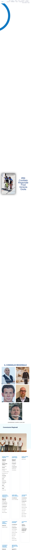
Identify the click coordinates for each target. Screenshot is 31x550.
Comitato (12, 0)
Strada (16, 0)
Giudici (17, 1)
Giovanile (27, 0)
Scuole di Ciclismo (24, 2)
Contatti (28, 2)
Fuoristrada (22, 0)
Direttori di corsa (21, 1)
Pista (19, 0)
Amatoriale (8, 1)
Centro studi (26, 1)
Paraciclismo (12, 1)
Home (9, 0)
